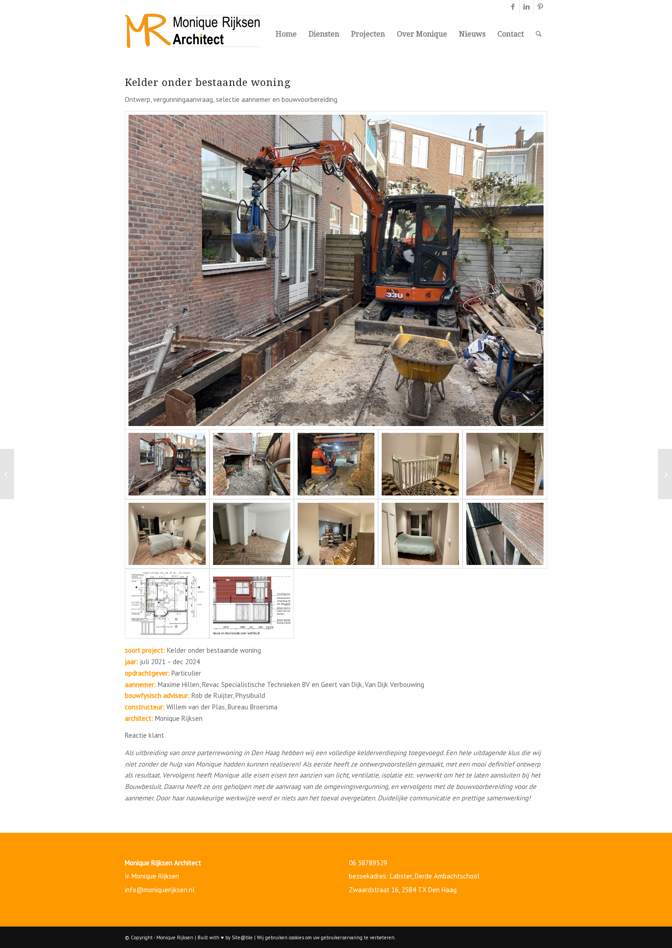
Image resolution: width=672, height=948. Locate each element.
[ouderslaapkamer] (420, 534)
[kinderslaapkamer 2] (336, 534)
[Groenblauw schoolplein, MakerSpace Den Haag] (7, 474)
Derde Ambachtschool (447, 876)
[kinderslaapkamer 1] (167, 534)
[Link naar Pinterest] (540, 7)
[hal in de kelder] (505, 464)
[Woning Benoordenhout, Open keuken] (665, 474)
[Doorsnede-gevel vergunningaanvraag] (251, 603)
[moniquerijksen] (193, 34)
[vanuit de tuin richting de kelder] (505, 534)
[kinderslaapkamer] (251, 534)
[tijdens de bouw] (336, 270)
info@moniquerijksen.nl (160, 889)
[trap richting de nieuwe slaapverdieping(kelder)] (420, 464)
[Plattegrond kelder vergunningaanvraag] (167, 603)
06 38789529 (368, 862)
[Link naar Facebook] (512, 7)
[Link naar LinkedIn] (526, 7)
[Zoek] (539, 34)
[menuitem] (286, 34)
